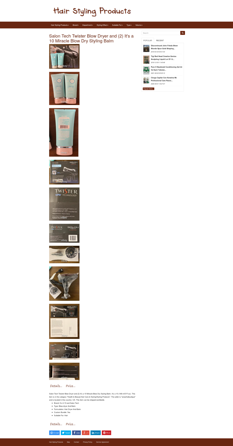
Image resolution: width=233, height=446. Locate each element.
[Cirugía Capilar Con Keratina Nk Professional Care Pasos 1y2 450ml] (146, 80)
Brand (75, 25)
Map (68, 442)
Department (87, 25)
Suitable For (117, 25)
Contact (76, 442)
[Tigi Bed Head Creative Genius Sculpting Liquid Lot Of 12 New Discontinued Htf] (146, 58)
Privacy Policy (87, 442)
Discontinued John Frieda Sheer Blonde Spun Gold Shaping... (164, 47)
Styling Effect (102, 25)
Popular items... (148, 89)
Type (128, 25)
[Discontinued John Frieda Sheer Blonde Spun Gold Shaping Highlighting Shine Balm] (146, 47)
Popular (147, 40)
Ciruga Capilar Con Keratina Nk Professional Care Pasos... (164, 79)
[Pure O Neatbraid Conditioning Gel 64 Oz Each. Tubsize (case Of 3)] (146, 69)
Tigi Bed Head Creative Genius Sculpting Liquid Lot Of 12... (163, 57)
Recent (160, 40)
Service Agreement (102, 442)
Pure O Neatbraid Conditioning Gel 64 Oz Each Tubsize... (166, 68)
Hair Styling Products (59, 25)
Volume (138, 25)
